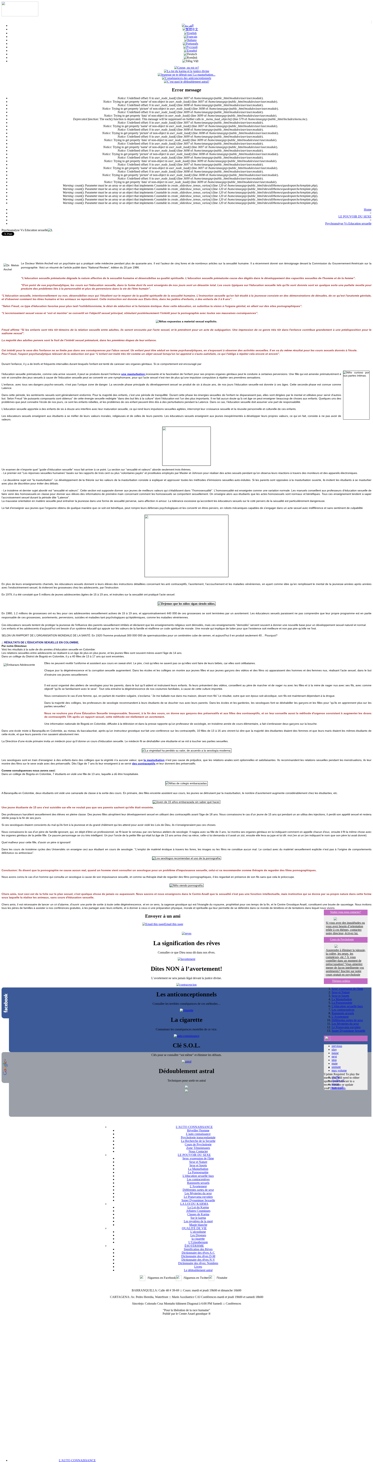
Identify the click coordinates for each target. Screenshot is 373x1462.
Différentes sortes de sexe (347, 1020)
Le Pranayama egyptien (346, 1027)
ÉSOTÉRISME (194, 1245)
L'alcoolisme (198, 1231)
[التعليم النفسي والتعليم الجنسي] (187, 25)
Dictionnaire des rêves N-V (198, 1259)
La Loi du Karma (198, 1207)
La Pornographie (342, 1002)
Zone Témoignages (198, 1148)
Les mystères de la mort (198, 1221)
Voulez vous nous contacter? (345, 912)
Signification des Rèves (198, 1249)
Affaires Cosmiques (198, 1210)
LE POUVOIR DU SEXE (354, 216)
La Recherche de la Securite (198, 1141)
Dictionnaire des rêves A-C (198, 1252)
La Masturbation (342, 999)
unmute (336, 1067)
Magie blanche (198, 1224)
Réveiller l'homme (198, 1130)
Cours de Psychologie (342, 939)
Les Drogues (198, 1235)
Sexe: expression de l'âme (347, 988)
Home (367, 209)
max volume (339, 1070)
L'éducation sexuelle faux (347, 1006)
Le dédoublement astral (198, 1270)
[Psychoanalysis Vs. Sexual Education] (190, 33)
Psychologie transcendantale (198, 1137)
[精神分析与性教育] (190, 29)
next (334, 1056)
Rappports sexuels (343, 1013)
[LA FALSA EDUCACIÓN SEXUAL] (190, 50)
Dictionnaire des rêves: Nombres (198, 1263)
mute (335, 1063)
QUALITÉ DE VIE (194, 1228)
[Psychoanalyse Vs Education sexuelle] (190, 36)
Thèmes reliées (341, 980)
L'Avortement (340, 1016)
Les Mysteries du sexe (345, 1023)
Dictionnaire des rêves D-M (198, 1256)
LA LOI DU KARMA (194, 1203)
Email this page (173, 924)
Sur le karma (198, 1217)
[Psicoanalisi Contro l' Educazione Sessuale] (190, 40)
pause (335, 1053)
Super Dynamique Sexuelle (348, 1030)
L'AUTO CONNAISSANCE (77, 1460)
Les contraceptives (343, 1009)
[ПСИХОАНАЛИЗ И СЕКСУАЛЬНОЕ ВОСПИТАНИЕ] (190, 47)
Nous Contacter (198, 1151)
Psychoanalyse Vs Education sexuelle (348, 223)
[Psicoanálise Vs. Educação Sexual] (190, 43)
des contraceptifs (143, 763)
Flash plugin (337, 1088)
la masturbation (154, 760)
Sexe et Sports (340, 995)
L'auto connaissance (198, 1134)
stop (334, 1060)
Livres (198, 1266)
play (334, 1049)
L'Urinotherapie (198, 1242)
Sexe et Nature (341, 992)
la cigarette (198, 1238)
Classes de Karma (198, 1214)
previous (337, 1046)
